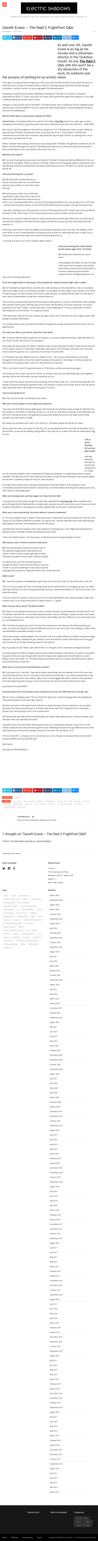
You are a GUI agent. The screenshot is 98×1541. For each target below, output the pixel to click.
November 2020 (56, 1060)
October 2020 (55, 1064)
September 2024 (56, 919)
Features (18, 797)
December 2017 (56, 1224)
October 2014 (55, 1403)
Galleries (88, 1521)
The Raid (43, 804)
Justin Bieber (18, 804)
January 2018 (55, 1220)
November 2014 (56, 1398)
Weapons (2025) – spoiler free (60, 875)
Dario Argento (9, 909)
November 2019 (56, 1116)
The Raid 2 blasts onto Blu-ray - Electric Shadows (31, 841)
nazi (27, 930)
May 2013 (53, 1483)
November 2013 (56, 1454)
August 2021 (55, 1022)
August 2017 (55, 1243)
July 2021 (53, 1027)
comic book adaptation (28, 906)
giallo (33, 916)
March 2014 (54, 1436)
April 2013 (53, 1487)
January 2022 (55, 1003)
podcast (7, 934)
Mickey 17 (52, 879)
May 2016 (53, 1313)
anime (13, 896)
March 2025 (54, 909)
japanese (17, 920)
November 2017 (56, 1229)
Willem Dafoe (33, 944)
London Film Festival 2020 (13, 923)
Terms (39, 1537)
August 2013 (55, 1469)
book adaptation (24, 903)
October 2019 (55, 1121)
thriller (23, 944)
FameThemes (91, 1537)
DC (18, 909)
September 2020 (56, 1069)
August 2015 (55, 1356)
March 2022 (54, 999)
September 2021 (56, 1018)
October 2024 (55, 914)
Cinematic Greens (81, 1518)
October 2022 (55, 975)
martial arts (29, 804)
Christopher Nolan (10, 906)
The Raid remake (9, 807)
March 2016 (54, 1323)
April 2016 (53, 1318)
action (6, 896)
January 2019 (55, 1163)
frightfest (40, 801)
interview (86, 801)
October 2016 (55, 1290)
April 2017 (53, 1262)
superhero (37, 937)
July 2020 (53, 1079)
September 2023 (56, 947)
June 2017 (53, 1252)
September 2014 (56, 1407)
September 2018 (56, 1182)
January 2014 (55, 1445)
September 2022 (56, 980)
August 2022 (55, 985)
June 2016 (53, 1309)
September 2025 (56, 900)
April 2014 (53, 1431)
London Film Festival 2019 (33, 920)
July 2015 (53, 1360)
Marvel (21, 927)
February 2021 (55, 1050)
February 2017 (55, 1271)
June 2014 (53, 1422)
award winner (24, 896)
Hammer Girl (61, 801)
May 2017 (53, 1257)
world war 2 (8, 947)
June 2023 (53, 961)
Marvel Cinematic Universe (13, 930)
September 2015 (56, 1351)
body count (17, 801)
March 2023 (54, 966)
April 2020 (53, 1093)
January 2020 (55, 1107)
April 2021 (53, 1041)
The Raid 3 (78, 804)
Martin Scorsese (10, 927)
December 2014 (56, 1393)
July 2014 (53, 1417)
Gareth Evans (50, 801)
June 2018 (53, 1196)
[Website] (33, 817)
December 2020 (56, 1055)
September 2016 (56, 1295)
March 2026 (54, 895)
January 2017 (55, 1276)
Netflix (34, 930)
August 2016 (55, 1299)
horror (40, 916)
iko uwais (77, 801)
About (4, 1537)
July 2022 (53, 989)
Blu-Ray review (9, 903)
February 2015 (55, 1384)
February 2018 (55, 1215)
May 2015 (53, 1370)
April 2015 (53, 1375)
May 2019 (53, 1144)
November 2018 (56, 1173)
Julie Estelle (7, 804)
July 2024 (53, 928)
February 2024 (55, 933)
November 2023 (56, 938)
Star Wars (26, 937)
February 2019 (55, 1158)
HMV (70, 801)
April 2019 (53, 1149)
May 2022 (53, 994)
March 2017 (54, 1267)
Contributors (6, 31)
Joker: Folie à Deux (55, 882)
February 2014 (55, 1440)
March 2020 (54, 1097)
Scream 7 (52, 868)
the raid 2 (52, 804)
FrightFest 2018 (9, 916)
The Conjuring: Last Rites (58, 872)
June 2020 (53, 1083)
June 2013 (53, 1478)
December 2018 (56, 1168)
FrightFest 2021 (22, 916)
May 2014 (53, 1426)
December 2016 (56, 1281)
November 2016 (56, 1285)
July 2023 (53, 956)
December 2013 (56, 1450)
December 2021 (56, 1008)
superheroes (8, 941)
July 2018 (53, 1191)
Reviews (87, 1525)
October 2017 (55, 1234)
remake (15, 934)
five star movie (21, 913)
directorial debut (28, 909)
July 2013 (53, 1473)
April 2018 (53, 1205)
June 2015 (53, 1365)
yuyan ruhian (21, 807)
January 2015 (55, 1389)
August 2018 (55, 1187)
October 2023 (55, 942)
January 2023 (55, 971)
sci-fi (39, 934)
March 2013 (54, 1492)
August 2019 (55, 1130)
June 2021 (53, 1032)
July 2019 (53, 1135)
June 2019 (53, 1140)
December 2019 (56, 1111)
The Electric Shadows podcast (27, 941)
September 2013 (56, 1464)
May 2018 (53, 1201)
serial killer (16, 937)
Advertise (14, 1537)
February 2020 (55, 1102)
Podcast (78, 1525)
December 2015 (56, 1337)
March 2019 (54, 1154)
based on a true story (11, 899)
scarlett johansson (28, 934)
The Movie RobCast (11, 944)
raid (36, 804)
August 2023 (55, 952)
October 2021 (55, 1013)
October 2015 (55, 1346)
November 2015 (56, 1342)
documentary (8, 913)
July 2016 (53, 1304)
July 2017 (53, 1248)
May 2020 (53, 1088)
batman (25, 899)
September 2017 (56, 1238)
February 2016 (55, 1328)
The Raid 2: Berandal (65, 804)
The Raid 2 (87, 61)
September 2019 (56, 1126)
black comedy (36, 899)
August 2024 (55, 924)
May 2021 (53, 1036)
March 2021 (54, 1046)
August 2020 (55, 1074)
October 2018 (55, 1177)
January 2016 (55, 1332)
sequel (6, 937)
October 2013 (55, 1459)
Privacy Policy (27, 1537)
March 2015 (54, 1379)
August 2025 (55, 905)
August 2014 (55, 1412)
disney (39, 909)
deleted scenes (29, 801)
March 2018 (54, 1210)
